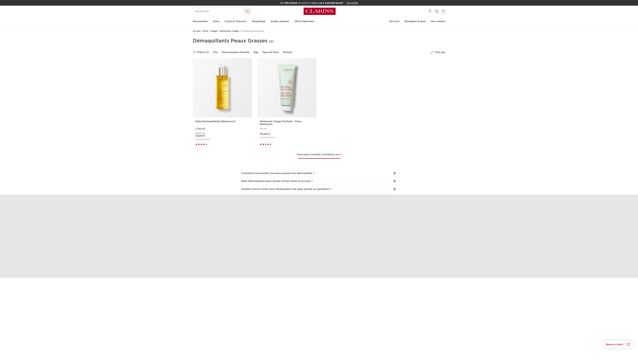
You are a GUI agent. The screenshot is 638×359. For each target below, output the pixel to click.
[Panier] (443, 11)
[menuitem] (430, 11)
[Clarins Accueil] (320, 11)
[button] (318, 173)
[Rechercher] (247, 11)
